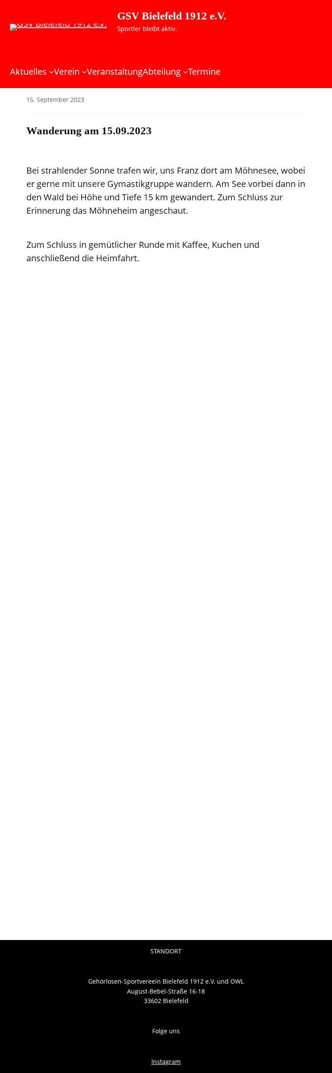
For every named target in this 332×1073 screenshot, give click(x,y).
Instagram (166, 1061)
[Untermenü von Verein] (84, 71)
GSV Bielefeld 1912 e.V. (171, 16)
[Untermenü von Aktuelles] (51, 71)
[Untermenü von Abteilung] (185, 71)
